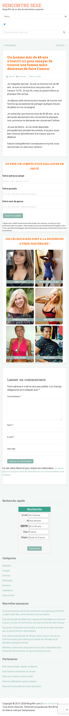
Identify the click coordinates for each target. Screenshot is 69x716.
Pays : (26, 532)
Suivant (61, 45)
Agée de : (24, 526)
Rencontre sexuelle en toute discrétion (21, 686)
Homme (22, 76)
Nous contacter (49, 703)
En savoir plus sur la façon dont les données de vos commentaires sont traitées (33, 471)
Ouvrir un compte (13, 215)
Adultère (6, 565)
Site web (11, 449)
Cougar (6, 570)
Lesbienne (7, 590)
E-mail (10, 437)
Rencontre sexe (21, 5)
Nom (10, 425)
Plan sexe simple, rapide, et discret (19, 666)
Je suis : (25, 515)
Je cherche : (25, 521)
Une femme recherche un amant (19, 671)
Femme (6, 575)
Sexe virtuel (8, 595)
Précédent (9, 45)
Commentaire (14, 396)
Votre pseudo (9, 188)
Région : (25, 537)
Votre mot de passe (12, 201)
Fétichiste (7, 580)
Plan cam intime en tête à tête (17, 676)
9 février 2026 (35, 76)
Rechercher (34, 548)
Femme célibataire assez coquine (19, 681)
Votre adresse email (13, 176)
